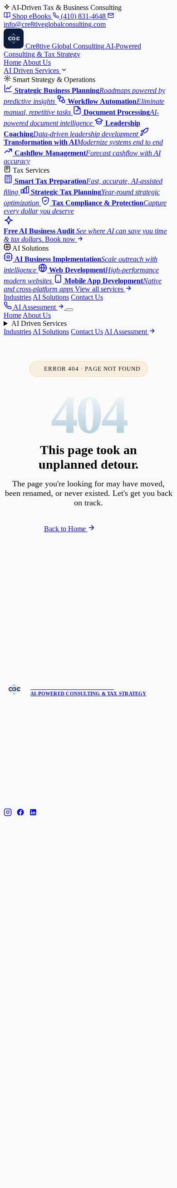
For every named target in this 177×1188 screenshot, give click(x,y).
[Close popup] (151, 512)
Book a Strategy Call (97, 652)
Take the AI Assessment (92, 625)
